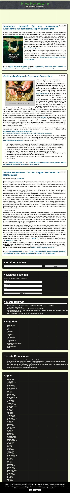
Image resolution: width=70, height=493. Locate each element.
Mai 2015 (9, 479)
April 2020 (10, 412)
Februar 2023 (11, 385)
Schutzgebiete (11, 346)
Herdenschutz (11, 340)
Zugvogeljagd (27, 68)
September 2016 (12, 455)
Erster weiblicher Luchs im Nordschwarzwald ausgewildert (25, 313)
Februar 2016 (11, 466)
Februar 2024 (11, 381)
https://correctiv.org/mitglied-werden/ (42, 247)
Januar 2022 (10, 394)
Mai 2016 (9, 461)
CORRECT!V (20, 178)
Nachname (7, 284)
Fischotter (10, 334)
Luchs (11, 66)
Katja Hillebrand (12, 367)
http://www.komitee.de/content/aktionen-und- (17, 131)
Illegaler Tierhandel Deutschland (56, 251)
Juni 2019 (10, 421)
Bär (8, 328)
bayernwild (24, 164)
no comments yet (50, 68)
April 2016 (10, 463)
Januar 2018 (10, 434)
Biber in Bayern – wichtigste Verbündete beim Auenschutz (35, 363)
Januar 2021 (10, 402)
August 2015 (11, 475)
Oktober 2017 (11, 439)
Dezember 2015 (11, 469)
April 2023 (10, 384)
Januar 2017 (10, 451)
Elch (8, 332)
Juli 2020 (9, 408)
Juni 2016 (10, 460)
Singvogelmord (39, 66)
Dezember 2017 (11, 436)
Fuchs (9, 335)
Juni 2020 (10, 409)
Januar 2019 (10, 425)
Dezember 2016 (11, 452)
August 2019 (11, 419)
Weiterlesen (37, 490)
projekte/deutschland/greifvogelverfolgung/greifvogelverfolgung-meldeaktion (27, 133)
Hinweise (43, 117)
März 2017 (10, 448)
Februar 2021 (11, 400)
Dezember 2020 (11, 403)
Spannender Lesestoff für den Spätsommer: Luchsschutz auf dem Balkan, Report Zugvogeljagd (31, 27)
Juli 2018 (9, 428)
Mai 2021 (9, 399)
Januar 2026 (10, 379)
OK (31, 490)
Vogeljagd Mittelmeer (9, 68)
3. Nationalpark (11, 325)
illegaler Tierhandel (40, 251)
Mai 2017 (9, 445)
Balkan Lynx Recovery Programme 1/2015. (53, 57)
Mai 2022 (9, 391)
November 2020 (11, 405)
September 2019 (12, 418)
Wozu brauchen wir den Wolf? (55, 361)
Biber (8, 330)
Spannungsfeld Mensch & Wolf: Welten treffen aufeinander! (25, 361)
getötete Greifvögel (34, 162)
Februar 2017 (11, 449)
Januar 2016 (10, 467)
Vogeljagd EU (62, 66)
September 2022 (12, 388)
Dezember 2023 (11, 382)
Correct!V (31, 251)
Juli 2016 (9, 458)
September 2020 (12, 406)
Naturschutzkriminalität (20, 66)
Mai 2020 (9, 411)
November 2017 (11, 437)
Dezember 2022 (11, 387)
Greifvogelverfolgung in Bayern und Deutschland (27, 76)
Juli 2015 (9, 476)
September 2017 (12, 440)
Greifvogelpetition (55, 162)
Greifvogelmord (44, 162)
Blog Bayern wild (35, 4)
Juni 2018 (10, 430)
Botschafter (10, 331)
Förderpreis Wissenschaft (15, 307)
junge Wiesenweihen (43, 93)
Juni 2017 (10, 443)
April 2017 (10, 446)
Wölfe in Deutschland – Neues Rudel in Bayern (27, 360)
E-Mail (6, 288)
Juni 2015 (10, 478)
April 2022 (10, 393)
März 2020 (10, 414)
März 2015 (10, 481)
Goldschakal (11, 337)
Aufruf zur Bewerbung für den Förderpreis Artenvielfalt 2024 (25, 308)
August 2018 (11, 427)
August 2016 (11, 457)
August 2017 (11, 442)
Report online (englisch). (32, 48)
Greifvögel (10, 338)
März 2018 (10, 433)
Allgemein (10, 327)
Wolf (8, 347)
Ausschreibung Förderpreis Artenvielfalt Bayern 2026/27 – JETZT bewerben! (30, 305)
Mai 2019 (9, 422)
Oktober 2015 (11, 472)
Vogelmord (19, 68)
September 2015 (12, 473)
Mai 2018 (9, 431)
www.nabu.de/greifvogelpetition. (13, 140)
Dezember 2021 (11, 396)
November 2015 (11, 470)
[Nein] (68, 487)
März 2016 (10, 464)
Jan (8, 364)
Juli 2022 (9, 390)
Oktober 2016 (11, 454)
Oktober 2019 (11, 416)
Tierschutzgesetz (8, 253)
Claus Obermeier (29, 59)
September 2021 (12, 397)
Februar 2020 (11, 415)
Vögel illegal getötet (50, 66)
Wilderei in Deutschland (27, 253)
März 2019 (10, 424)
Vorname (6, 280)
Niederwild (10, 344)
